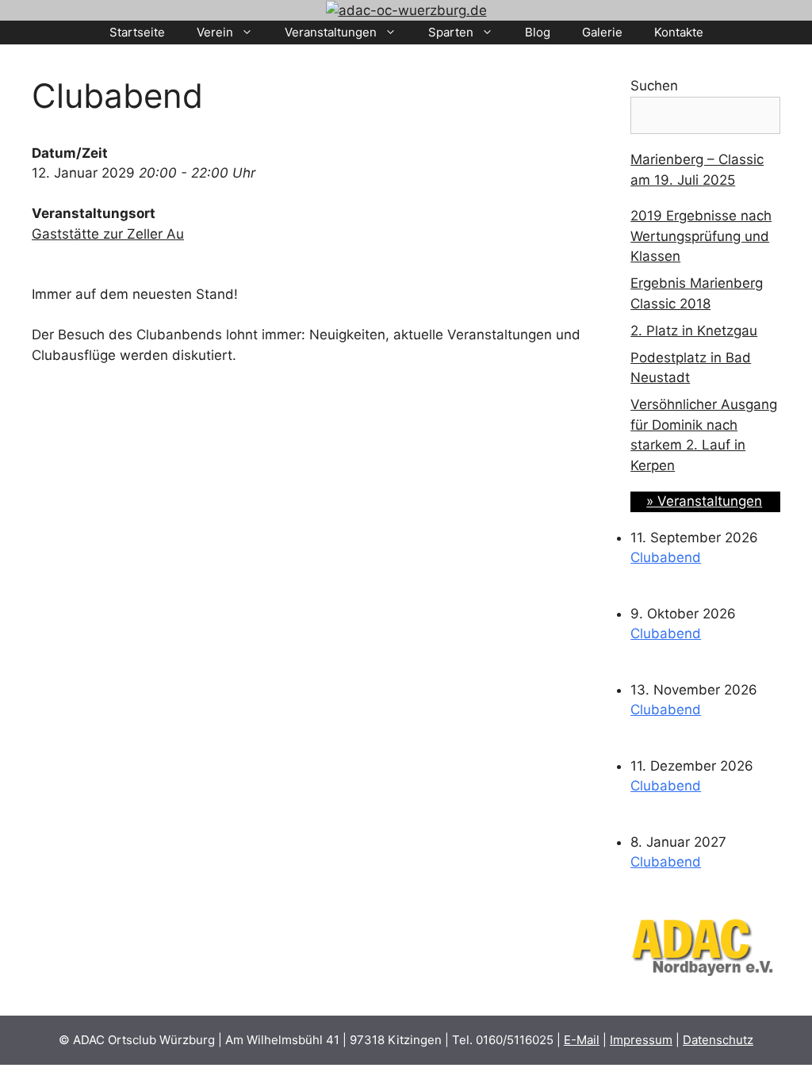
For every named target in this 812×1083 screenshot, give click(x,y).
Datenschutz (718, 1039)
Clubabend (665, 557)
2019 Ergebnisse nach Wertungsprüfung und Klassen (701, 236)
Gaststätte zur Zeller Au (108, 234)
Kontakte (678, 32)
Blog (537, 32)
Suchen (654, 86)
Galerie (602, 32)
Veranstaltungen (331, 32)
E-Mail (581, 1039)
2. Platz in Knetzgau (693, 331)
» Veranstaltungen (704, 501)
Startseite (137, 32)
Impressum (641, 1039)
